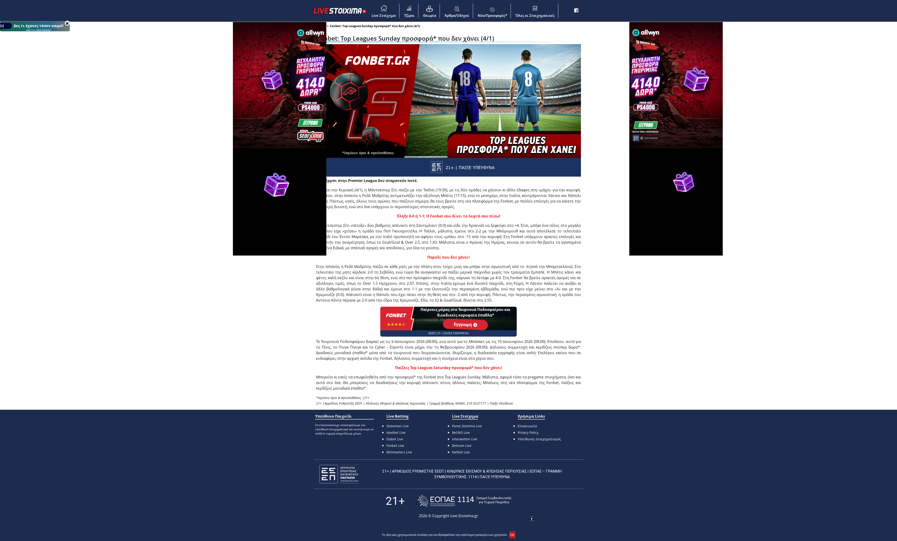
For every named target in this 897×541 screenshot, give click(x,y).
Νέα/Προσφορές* (492, 15)
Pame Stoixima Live (467, 426)
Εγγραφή (463, 324)
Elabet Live (394, 439)
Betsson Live (461, 445)
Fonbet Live (395, 445)
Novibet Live (396, 432)
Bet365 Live (461, 432)
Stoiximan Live (397, 426)
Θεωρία (429, 15)
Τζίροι (409, 15)
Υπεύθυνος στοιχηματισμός (539, 439)
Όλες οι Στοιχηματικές (535, 15)
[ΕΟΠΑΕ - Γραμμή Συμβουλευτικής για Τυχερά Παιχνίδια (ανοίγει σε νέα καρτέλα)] (464, 501)
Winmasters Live (399, 452)
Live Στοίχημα (384, 15)
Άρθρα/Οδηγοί (457, 15)
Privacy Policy (528, 432)
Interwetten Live (464, 439)
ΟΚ (512, 535)
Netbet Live (461, 452)
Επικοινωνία (527, 426)
